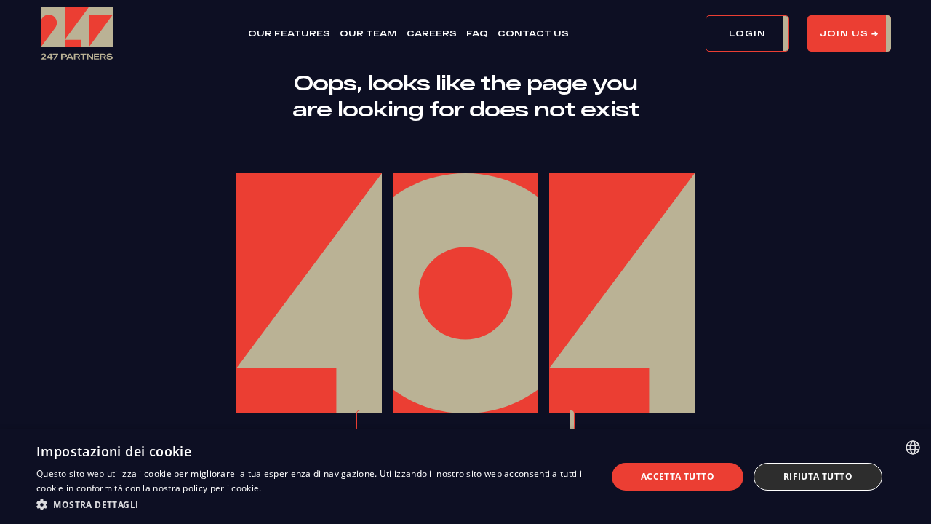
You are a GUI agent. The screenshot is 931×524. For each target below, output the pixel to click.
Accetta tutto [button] (677, 476)
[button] (756, 33)
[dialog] (465, 476)
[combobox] (913, 447)
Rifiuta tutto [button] (817, 476)
